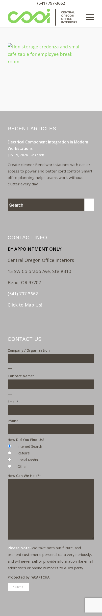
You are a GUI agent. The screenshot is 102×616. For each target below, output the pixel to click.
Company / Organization (29, 350)
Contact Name (21, 376)
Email (13, 401)
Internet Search (30, 446)
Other (22, 466)
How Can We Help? (24, 475)
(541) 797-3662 (51, 3)
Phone (13, 420)
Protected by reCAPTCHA (29, 577)
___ (10, 366)
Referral (24, 453)
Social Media (28, 459)
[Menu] (87, 17)
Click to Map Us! (25, 305)
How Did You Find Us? (26, 439)
